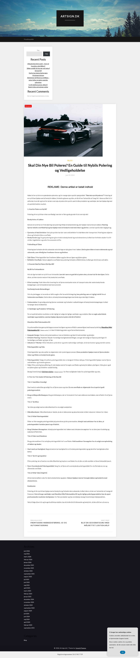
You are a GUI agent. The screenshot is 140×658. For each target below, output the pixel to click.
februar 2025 (28, 594)
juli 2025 (26, 579)
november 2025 (29, 568)
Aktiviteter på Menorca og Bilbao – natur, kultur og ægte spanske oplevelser (38, 80)
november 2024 (29, 602)
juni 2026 (27, 551)
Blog (70, 160)
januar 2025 (27, 596)
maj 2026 (27, 554)
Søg (38, 50)
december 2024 (29, 599)
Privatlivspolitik (29, 39)
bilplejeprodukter (48, 372)
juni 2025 (27, 582)
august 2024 (28, 611)
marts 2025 (27, 591)
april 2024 (27, 622)
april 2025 (27, 588)
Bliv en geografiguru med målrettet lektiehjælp (95, 524)
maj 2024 (27, 619)
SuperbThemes (81, 648)
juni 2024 (27, 616)
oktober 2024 (28, 605)
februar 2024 (28, 625)
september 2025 (29, 574)
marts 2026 (27, 556)
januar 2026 (27, 562)
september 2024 (29, 608)
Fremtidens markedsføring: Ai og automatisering (49, 524)
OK (123, 652)
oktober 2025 (28, 571)
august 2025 (28, 576)
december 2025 (29, 565)
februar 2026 (28, 559)
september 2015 (29, 628)
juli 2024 (26, 613)
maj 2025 (27, 585)
